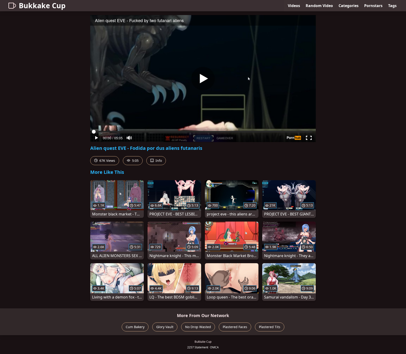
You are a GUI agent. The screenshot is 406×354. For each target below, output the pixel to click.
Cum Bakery (135, 327)
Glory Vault (164, 327)
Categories (349, 5)
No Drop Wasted (198, 327)
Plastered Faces (235, 327)
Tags (392, 5)
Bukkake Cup (42, 5)
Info (158, 160)
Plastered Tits (269, 327)
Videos (294, 5)
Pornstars (373, 5)
